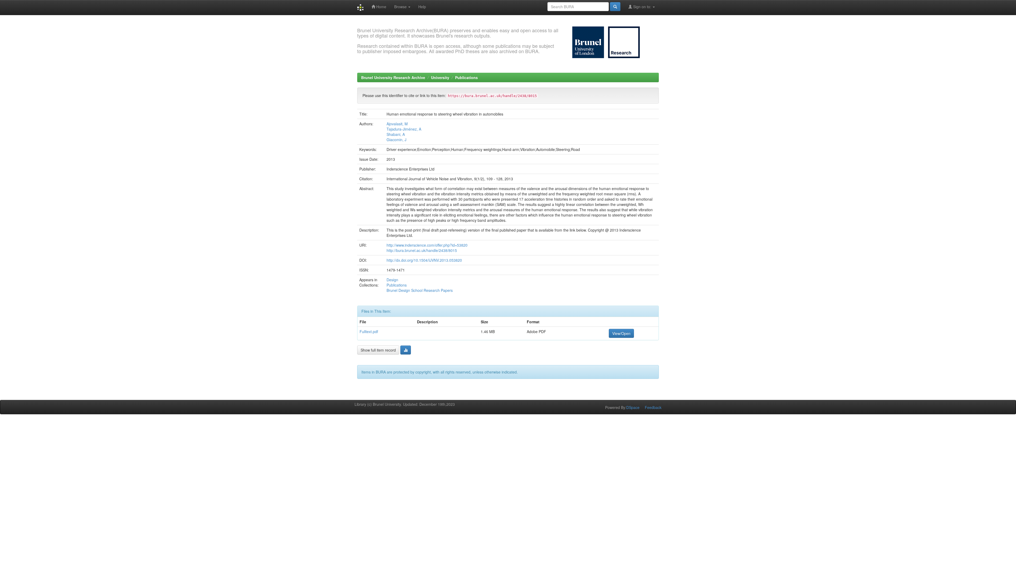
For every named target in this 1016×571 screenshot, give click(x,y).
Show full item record (378, 350)
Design (392, 279)
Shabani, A (396, 134)
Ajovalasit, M (397, 123)
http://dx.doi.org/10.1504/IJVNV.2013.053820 (424, 260)
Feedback (653, 407)
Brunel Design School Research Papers (420, 290)
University (440, 77)
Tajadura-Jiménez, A (404, 129)
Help (422, 6)
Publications (466, 77)
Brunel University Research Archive (393, 77)
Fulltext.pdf (369, 331)
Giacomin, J (396, 139)
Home (380, 6)
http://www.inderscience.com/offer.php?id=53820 (427, 245)
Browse (401, 6)
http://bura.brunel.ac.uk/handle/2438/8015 (422, 250)
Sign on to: (642, 6)
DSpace (632, 407)
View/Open (621, 333)
